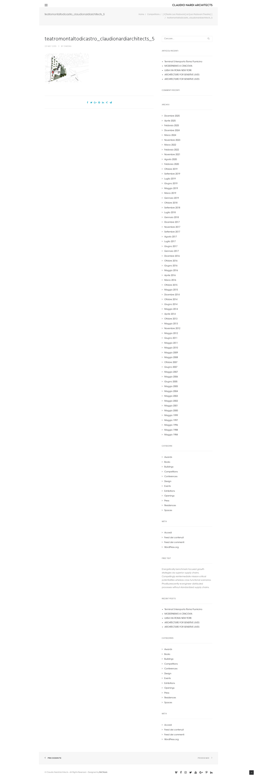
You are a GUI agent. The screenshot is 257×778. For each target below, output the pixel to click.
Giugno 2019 (170, 184)
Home (141, 14)
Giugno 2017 (170, 247)
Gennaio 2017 (171, 251)
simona (68, 46)
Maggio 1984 (171, 435)
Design (167, 482)
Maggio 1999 (171, 416)
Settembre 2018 (172, 208)
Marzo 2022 (170, 145)
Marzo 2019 (170, 193)
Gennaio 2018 (171, 218)
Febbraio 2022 (171, 150)
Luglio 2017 (170, 242)
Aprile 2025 (170, 121)
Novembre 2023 (172, 140)
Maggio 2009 (171, 353)
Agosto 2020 (170, 160)
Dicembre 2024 (172, 131)
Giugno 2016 (170, 266)
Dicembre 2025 (172, 116)
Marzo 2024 (170, 135)
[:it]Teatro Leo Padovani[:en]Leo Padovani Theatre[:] (187, 14)
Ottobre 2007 (170, 363)
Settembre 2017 (172, 232)
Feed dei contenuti (174, 538)
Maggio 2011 (171, 343)
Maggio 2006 (171, 377)
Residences (170, 506)
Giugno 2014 (170, 305)
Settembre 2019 (172, 174)
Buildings (168, 467)
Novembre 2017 (172, 227)
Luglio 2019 (170, 179)
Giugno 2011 (170, 338)
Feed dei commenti (174, 543)
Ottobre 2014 (170, 300)
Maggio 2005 (171, 387)
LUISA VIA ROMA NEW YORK (178, 71)
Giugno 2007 (170, 367)
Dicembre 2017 (172, 222)
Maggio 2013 (171, 324)
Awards (168, 457)
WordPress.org (171, 547)
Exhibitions (169, 491)
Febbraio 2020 (171, 164)
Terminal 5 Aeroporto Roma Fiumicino (183, 62)
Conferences (170, 477)
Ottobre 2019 (170, 169)
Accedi (168, 533)
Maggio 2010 (171, 348)
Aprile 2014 (170, 314)
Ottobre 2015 (170, 285)
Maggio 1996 (171, 425)
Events (167, 486)
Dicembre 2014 (172, 295)
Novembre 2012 (172, 329)
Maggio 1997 (171, 420)
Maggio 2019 (171, 189)
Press (166, 501)
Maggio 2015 (171, 290)
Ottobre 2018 (170, 203)
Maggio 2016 (171, 271)
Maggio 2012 (171, 334)
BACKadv (103, 772)
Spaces (168, 511)
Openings (169, 496)
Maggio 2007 (171, 372)
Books (167, 462)
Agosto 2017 (170, 237)
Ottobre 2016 (170, 261)
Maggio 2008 (171, 358)
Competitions (153, 14)
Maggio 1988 (171, 430)
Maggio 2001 (171, 406)
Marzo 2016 (170, 280)
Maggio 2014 (171, 309)
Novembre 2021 (172, 155)
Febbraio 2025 (171, 126)
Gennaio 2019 (171, 198)
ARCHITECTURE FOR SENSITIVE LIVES (181, 75)
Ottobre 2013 (170, 319)
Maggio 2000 (171, 411)
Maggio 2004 (171, 391)
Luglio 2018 (170, 213)
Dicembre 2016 (172, 256)
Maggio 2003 (171, 396)
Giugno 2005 (170, 382)
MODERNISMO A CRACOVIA (178, 66)
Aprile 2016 (170, 276)
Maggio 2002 (171, 401)
